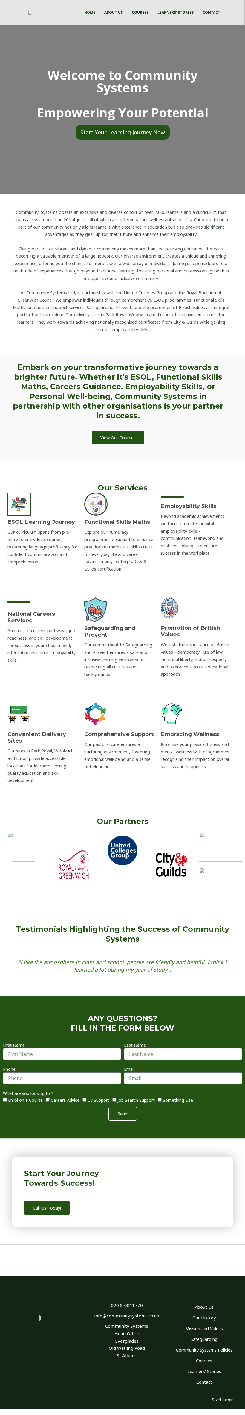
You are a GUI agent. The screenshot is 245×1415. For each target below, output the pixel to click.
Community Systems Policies (204, 1350)
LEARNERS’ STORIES (175, 12)
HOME (89, 12)
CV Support (98, 1100)
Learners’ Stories (204, 1371)
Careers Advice (65, 1100)
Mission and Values (204, 1328)
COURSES (140, 12)
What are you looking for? (28, 1093)
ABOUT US (113, 12)
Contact (204, 1382)
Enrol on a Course (25, 1100)
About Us (204, 1307)
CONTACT (211, 12)
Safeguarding (204, 1339)
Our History (204, 1318)
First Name (14, 1045)
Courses (204, 1360)
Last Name (135, 1045)
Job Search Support (136, 1100)
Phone (10, 1069)
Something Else (178, 1100)
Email (130, 1069)
